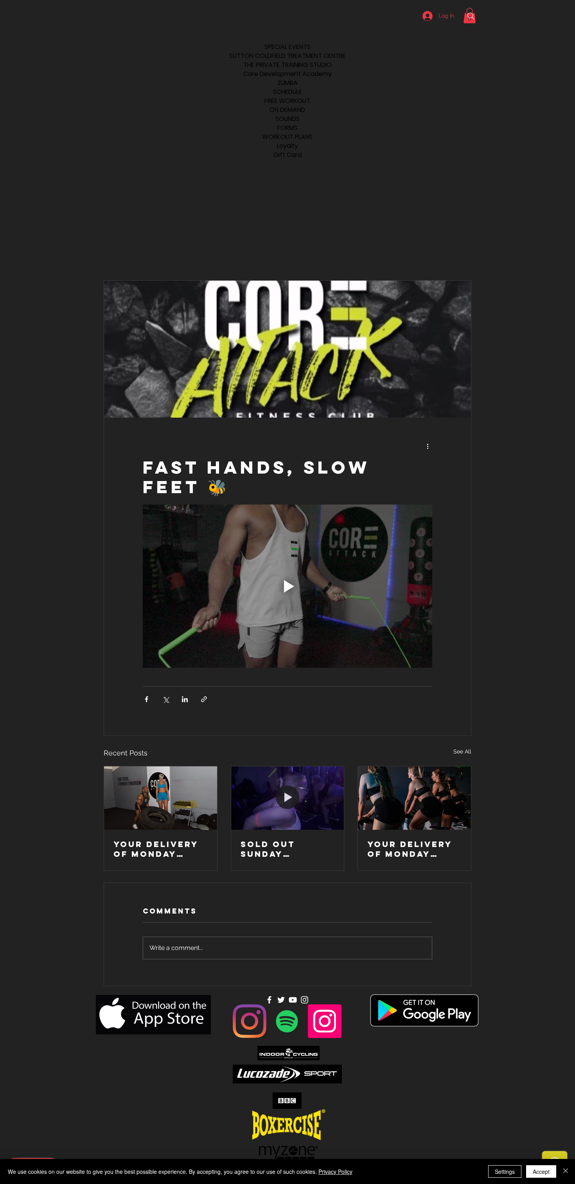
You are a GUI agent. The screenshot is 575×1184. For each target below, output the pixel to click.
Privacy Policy (335, 1171)
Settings (505, 1171)
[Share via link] (204, 699)
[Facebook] (269, 1000)
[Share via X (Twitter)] (165, 699)
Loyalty (287, 145)
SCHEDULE (287, 91)
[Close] (565, 1171)
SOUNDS (287, 118)
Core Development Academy (287, 73)
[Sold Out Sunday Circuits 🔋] (287, 798)
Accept (541, 1171)
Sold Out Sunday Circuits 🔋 (272, 849)
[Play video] (287, 586)
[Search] (471, 16)
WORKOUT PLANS (287, 136)
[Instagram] (249, 1021)
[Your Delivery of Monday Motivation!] (160, 798)
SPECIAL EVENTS (287, 46)
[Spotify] (287, 1021)
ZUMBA (287, 82)
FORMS (287, 127)
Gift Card (287, 154)
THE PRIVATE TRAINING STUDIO (287, 64)
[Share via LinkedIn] (185, 699)
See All (462, 751)
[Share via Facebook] (146, 699)
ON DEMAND (287, 109)
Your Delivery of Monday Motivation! (155, 849)
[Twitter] (281, 1000)
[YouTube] (293, 1000)
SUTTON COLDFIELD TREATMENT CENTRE (287, 55)
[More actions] (427, 446)
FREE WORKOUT (287, 100)
